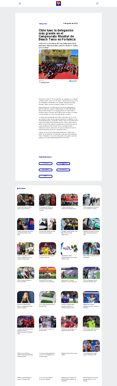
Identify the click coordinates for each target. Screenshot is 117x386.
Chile (45, 176)
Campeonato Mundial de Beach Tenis (63, 163)
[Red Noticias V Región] (20, 3)
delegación (63, 169)
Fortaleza (45, 163)
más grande (45, 169)
